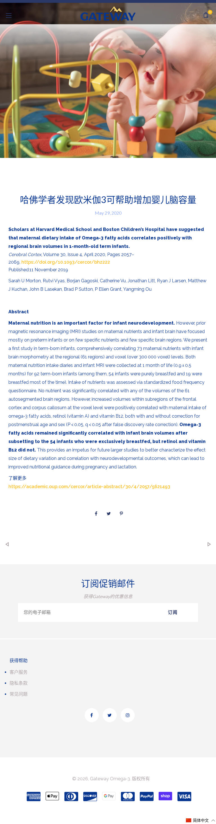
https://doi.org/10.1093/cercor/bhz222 (65, 262)
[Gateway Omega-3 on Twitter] (110, 715)
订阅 (172, 612)
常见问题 (19, 694)
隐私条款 (19, 683)
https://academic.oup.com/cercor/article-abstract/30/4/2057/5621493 (89, 486)
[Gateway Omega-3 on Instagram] (128, 715)
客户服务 (19, 672)
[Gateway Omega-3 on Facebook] (92, 715)
